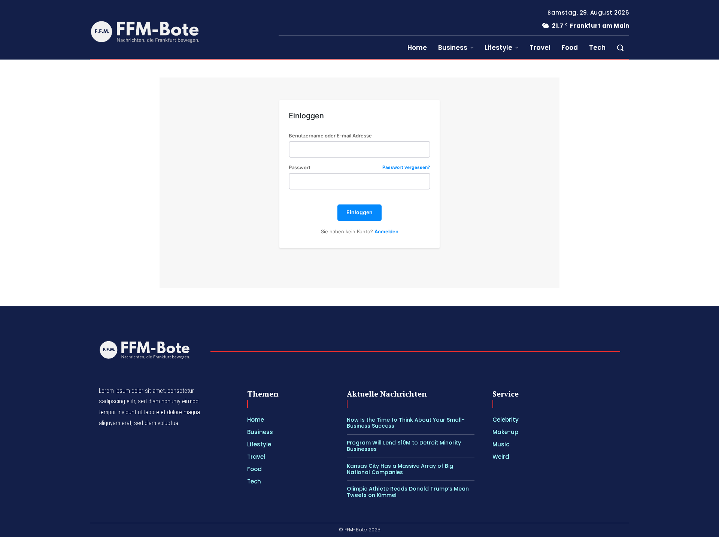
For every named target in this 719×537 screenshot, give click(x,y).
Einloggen (359, 212)
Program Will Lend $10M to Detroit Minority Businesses (404, 446)
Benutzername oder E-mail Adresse (330, 135)
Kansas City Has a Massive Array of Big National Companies (400, 469)
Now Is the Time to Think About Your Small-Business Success (406, 423)
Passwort (359, 167)
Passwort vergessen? (406, 167)
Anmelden (386, 231)
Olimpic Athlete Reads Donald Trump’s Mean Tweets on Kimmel (408, 492)
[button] (620, 48)
